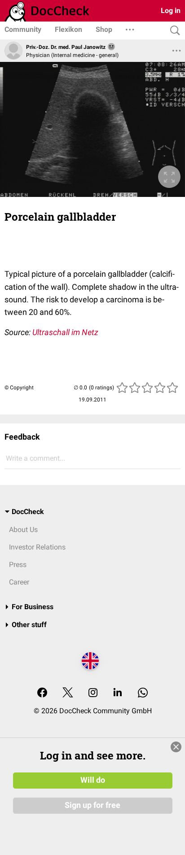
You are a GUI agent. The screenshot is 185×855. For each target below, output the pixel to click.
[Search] (173, 31)
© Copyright (19, 387)
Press (17, 564)
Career (19, 582)
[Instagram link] (93, 693)
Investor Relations (37, 547)
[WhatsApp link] (143, 693)
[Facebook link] (42, 693)
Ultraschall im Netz (65, 332)
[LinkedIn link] (118, 693)
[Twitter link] (67, 693)
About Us (23, 529)
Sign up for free (92, 805)
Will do (92, 780)
